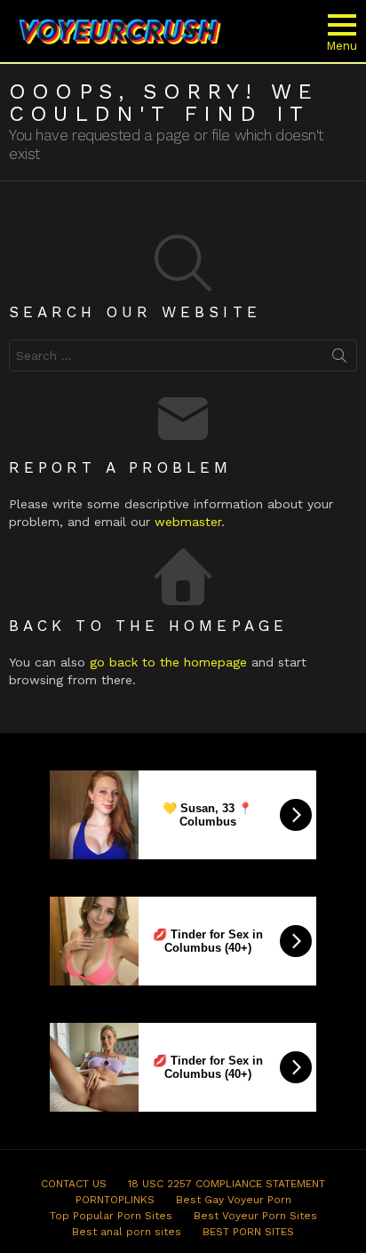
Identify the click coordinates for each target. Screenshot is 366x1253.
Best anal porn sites (126, 1231)
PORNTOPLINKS (115, 1199)
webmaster (188, 522)
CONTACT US (74, 1183)
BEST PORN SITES (248, 1231)
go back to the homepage (168, 662)
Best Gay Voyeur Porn (233, 1199)
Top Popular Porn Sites (111, 1215)
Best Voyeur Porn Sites (255, 1215)
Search (339, 359)
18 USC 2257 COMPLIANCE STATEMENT (226, 1183)
